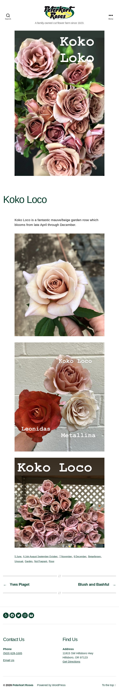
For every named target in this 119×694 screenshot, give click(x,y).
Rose (51, 561)
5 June (18, 556)
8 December (80, 556)
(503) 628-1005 (12, 653)
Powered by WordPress (51, 685)
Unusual (19, 561)
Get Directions (71, 661)
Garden (28, 561)
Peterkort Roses (23, 685)
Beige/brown (94, 556)
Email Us (8, 660)
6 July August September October (40, 556)
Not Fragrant (40, 561)
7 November (65, 556)
